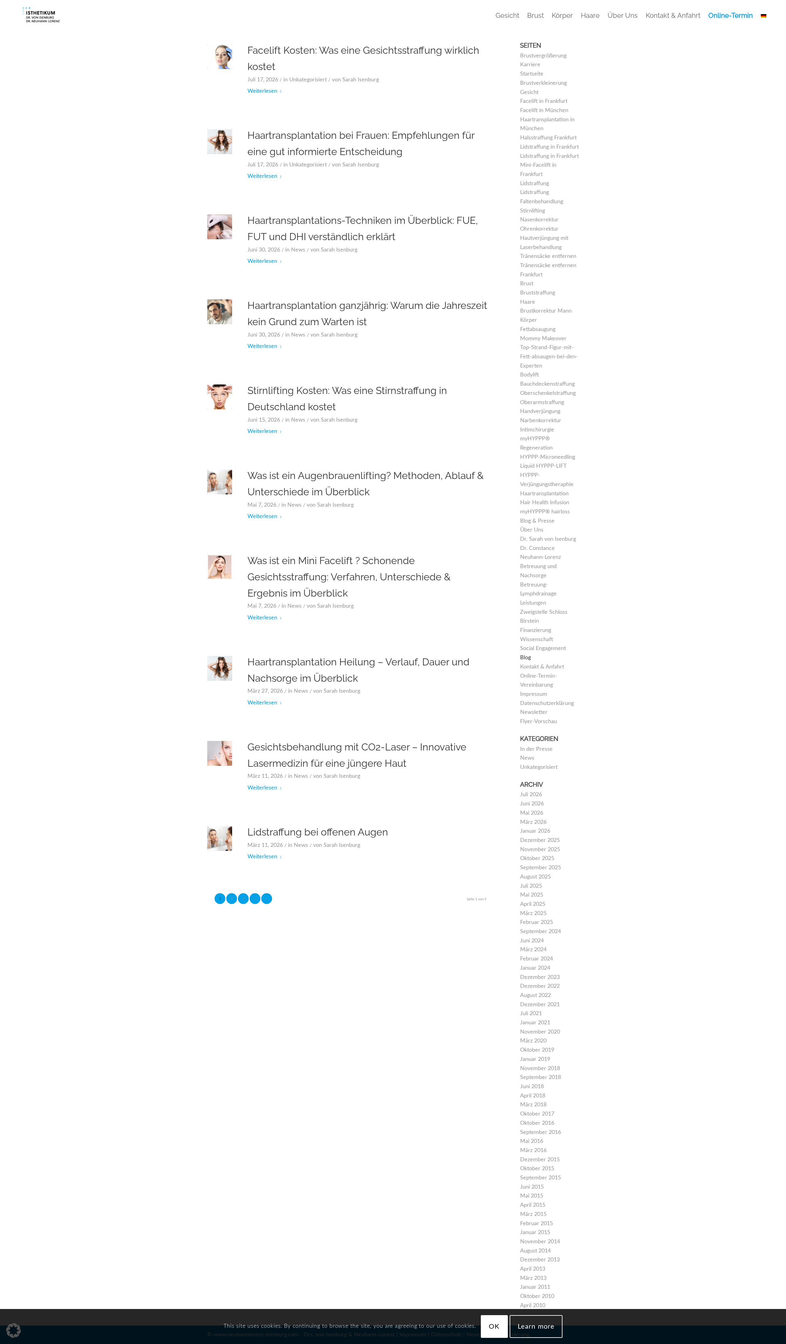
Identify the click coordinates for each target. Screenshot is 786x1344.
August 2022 (535, 995)
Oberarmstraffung (542, 402)
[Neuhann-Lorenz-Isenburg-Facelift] (219, 56)
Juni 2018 (532, 1086)
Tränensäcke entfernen (548, 256)
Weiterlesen (262, 91)
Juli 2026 (531, 794)
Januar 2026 (535, 831)
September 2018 (540, 1077)
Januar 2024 (535, 968)
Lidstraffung (534, 183)
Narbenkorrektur (540, 420)
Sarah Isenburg (360, 80)
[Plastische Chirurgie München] (41, 15)
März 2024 (533, 949)
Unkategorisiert (308, 80)
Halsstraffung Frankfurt (548, 138)
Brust (526, 283)
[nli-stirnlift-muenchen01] (219, 396)
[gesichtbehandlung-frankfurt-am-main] (219, 838)
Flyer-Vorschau (538, 721)
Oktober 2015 (537, 1168)
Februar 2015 (536, 1223)
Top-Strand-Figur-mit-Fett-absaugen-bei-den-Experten (549, 356)
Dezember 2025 (540, 840)
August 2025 (535, 877)
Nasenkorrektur (539, 220)
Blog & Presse (537, 521)
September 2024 (540, 931)
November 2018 (540, 1068)
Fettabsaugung (537, 329)
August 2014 (535, 1251)
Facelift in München (544, 110)
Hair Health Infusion (544, 502)
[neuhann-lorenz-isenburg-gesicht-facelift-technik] (219, 567)
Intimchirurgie (537, 430)
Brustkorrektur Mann (546, 311)
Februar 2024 (536, 959)
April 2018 (532, 1096)
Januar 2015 (535, 1232)
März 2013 (533, 1278)
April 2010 (532, 1305)
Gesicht (529, 92)
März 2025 (533, 913)
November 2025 (540, 849)
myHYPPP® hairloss (545, 512)
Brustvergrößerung (543, 56)
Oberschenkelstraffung (548, 393)
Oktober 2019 (537, 1050)
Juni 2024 (532, 941)
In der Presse (536, 749)
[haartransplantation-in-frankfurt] (219, 311)
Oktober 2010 (537, 1296)
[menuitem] (507, 15)
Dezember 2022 (540, 986)
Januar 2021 (535, 1023)
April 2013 (532, 1269)
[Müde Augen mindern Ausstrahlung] (219, 481)
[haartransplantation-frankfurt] (219, 226)
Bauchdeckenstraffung (547, 384)
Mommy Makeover (543, 338)
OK (494, 1326)
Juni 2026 (532, 804)
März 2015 (533, 1214)
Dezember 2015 (540, 1160)
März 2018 (533, 1105)
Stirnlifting (532, 211)
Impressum (533, 694)
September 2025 (540, 868)
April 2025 (532, 904)
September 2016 (540, 1132)
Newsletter (533, 712)
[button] (13, 1330)
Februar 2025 (536, 922)
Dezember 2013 (540, 1260)
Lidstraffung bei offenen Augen (317, 832)
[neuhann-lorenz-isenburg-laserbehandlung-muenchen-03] (219, 753)
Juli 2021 (531, 1013)
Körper (528, 320)
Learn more (536, 1326)
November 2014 (540, 1242)
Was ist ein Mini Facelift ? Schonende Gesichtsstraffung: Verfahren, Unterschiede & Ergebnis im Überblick (348, 577)
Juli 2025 (531, 886)
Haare (527, 302)
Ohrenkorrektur (539, 229)
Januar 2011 (535, 1287)
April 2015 (532, 1205)
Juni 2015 (532, 1187)
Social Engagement (543, 648)
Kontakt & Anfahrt (542, 667)
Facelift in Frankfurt (543, 101)
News (298, 250)
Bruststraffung (537, 293)
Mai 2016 (531, 1141)
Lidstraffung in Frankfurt (549, 147)
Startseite (531, 74)
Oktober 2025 (537, 858)
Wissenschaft (536, 639)
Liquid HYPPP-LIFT (543, 466)
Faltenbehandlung (541, 202)
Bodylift (529, 375)
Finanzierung (535, 630)
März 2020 (533, 1041)
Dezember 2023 (540, 977)
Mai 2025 (531, 895)
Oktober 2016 (537, 1123)
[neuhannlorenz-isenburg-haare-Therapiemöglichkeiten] (219, 141)
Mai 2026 (531, 813)
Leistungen (533, 603)
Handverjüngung (540, 411)
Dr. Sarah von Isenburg (548, 539)
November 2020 (540, 1032)
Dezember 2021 (540, 1004)
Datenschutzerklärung (547, 703)
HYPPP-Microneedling (547, 457)
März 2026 (533, 822)
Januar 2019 (535, 1059)
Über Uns (531, 530)
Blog (525, 657)
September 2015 (540, 1178)
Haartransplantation (544, 494)
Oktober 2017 (537, 1114)
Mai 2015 (531, 1196)
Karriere (530, 65)
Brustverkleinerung (543, 83)
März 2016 (533, 1150)
